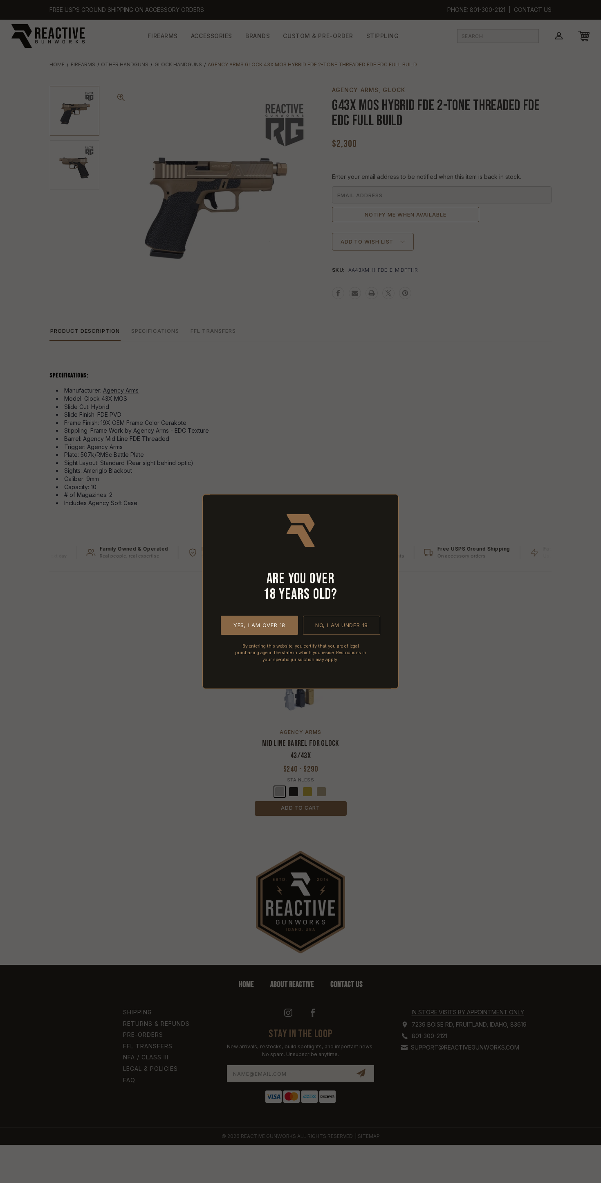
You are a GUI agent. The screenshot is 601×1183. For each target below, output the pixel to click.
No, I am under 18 (341, 625)
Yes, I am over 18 (259, 625)
